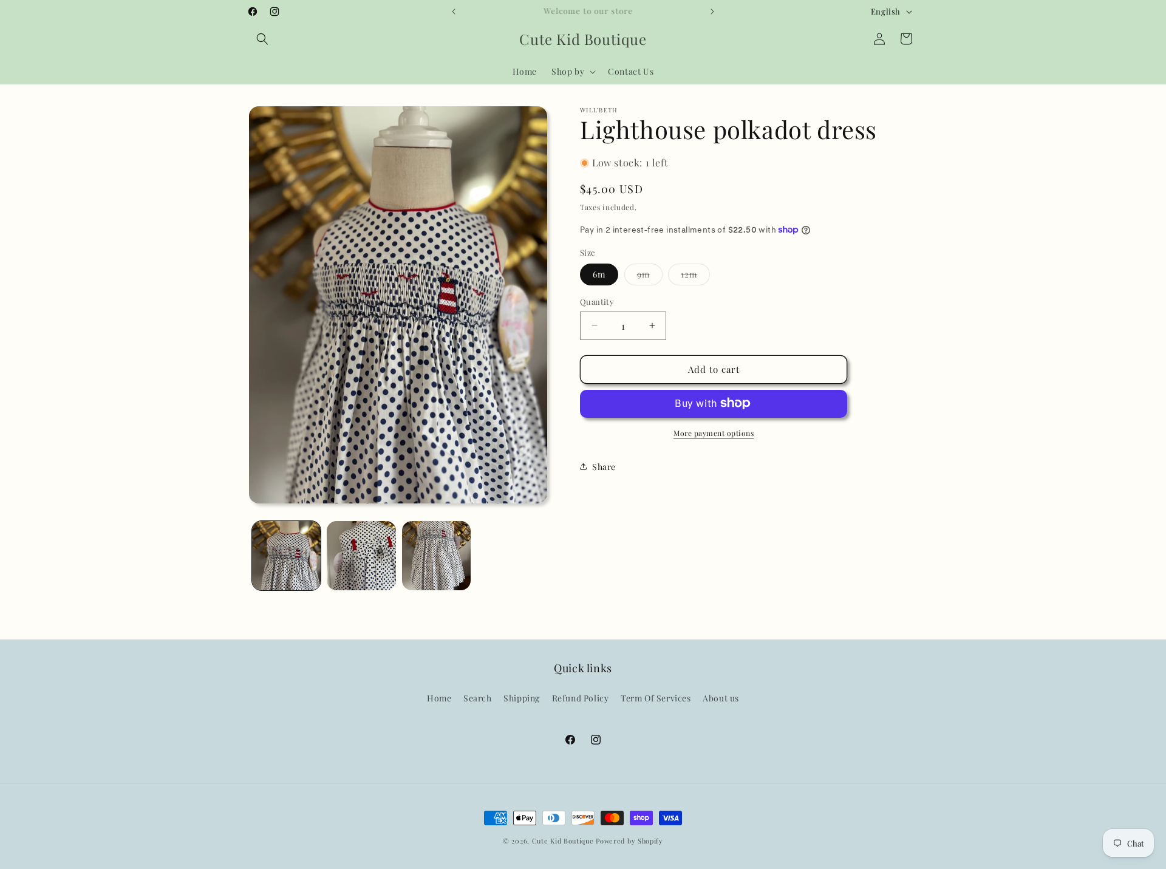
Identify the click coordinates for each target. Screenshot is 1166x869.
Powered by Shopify (629, 840)
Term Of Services (656, 698)
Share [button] (604, 466)
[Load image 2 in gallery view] (361, 555)
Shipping (521, 698)
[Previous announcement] (453, 11)
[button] (262, 39)
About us (721, 698)
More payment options (713, 432)
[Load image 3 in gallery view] (436, 555)
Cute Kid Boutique (563, 840)
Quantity (597, 301)
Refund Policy (580, 698)
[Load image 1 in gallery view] (286, 555)
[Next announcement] (712, 11)
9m (650, 276)
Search (477, 698)
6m (599, 274)
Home (439, 698)
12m (695, 276)
